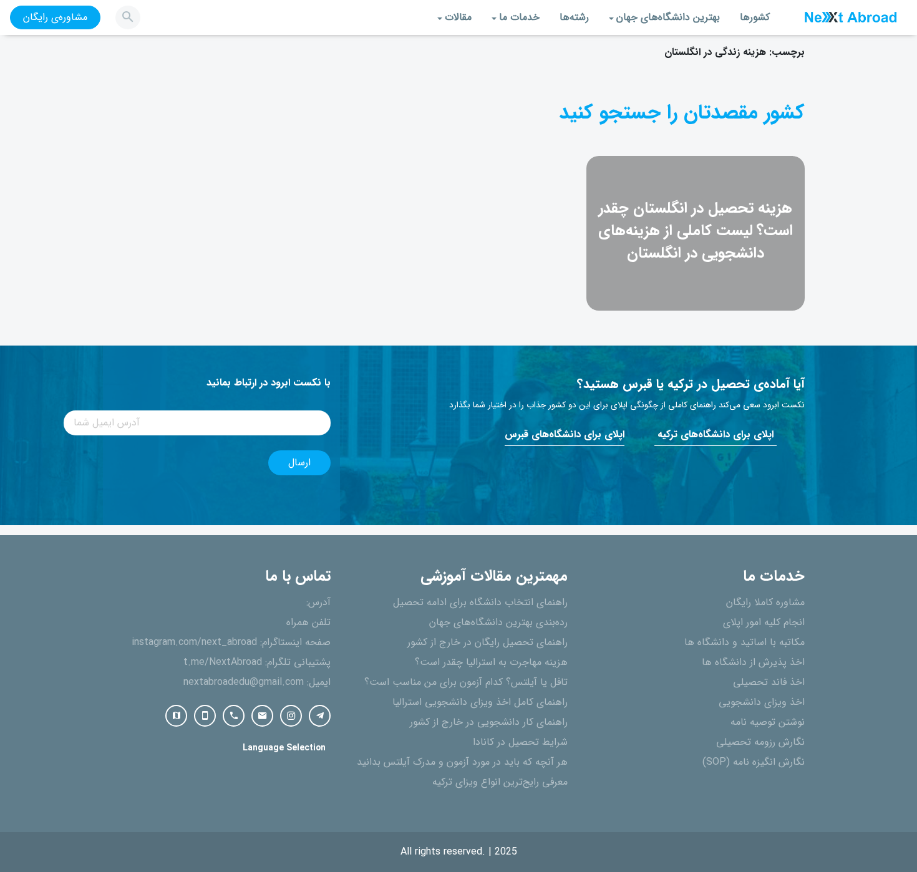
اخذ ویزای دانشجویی (762, 702)
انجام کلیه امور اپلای (764, 622)
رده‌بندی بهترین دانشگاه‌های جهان (498, 622)
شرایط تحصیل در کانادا (520, 742)
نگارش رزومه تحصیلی (760, 742)
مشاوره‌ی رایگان (55, 17)
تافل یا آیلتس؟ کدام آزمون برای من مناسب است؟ (466, 682)
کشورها (755, 17)
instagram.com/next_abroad (194, 642)
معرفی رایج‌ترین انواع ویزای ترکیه (500, 782)
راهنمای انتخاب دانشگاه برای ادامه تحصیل (480, 602)
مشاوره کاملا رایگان (765, 602)
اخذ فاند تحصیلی (769, 682)
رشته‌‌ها (574, 17)
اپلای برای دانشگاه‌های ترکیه (715, 435)
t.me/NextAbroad (222, 662)
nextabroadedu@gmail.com (243, 682)
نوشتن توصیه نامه (767, 722)
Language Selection (284, 748)
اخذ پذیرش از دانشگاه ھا (753, 662)
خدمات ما (519, 17)
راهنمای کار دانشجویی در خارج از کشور (489, 722)
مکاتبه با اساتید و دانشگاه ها (744, 642)
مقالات (458, 17)
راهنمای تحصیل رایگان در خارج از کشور (487, 642)
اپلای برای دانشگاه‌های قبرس (564, 435)
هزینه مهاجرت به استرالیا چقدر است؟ (491, 662)
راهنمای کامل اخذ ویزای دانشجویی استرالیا (480, 702)
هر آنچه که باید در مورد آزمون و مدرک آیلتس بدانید (462, 762)
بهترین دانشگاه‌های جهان (668, 17)
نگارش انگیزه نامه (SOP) (753, 762)
